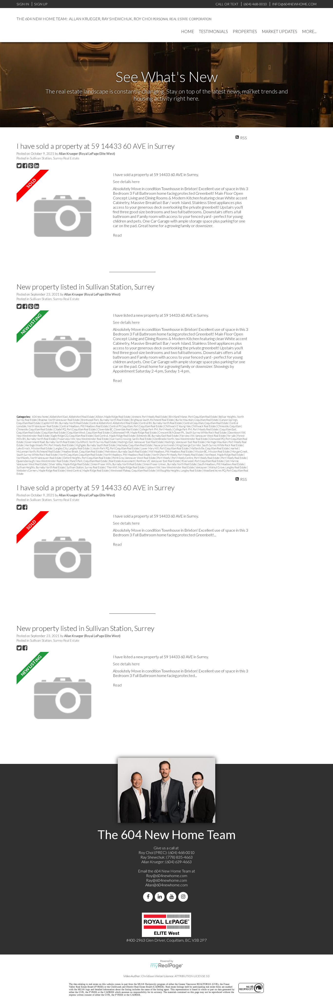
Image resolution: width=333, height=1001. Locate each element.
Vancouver (202, 467)
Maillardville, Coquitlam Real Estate (209, 448)
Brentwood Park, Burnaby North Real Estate (105, 419)
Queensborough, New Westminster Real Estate (43, 461)
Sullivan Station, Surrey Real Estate (54, 158)
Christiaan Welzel (152, 976)
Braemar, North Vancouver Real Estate (59, 419)
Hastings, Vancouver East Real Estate (185, 442)
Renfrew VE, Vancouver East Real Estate (158, 461)
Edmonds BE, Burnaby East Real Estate (158, 435)
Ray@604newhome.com (166, 880)
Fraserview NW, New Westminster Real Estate (83, 438)
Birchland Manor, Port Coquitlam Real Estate (193, 416)
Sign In (23, 4)
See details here (126, 181)
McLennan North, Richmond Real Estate (39, 451)
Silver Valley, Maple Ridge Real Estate (69, 464)
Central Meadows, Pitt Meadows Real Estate (84, 426)
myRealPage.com (166, 966)
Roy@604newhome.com (166, 875)
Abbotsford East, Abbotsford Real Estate (72, 416)
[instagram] (184, 896)
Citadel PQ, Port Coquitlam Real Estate (75, 429)
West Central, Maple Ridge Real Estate (88, 470)
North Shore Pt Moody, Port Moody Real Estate (178, 454)
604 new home (40, 416)
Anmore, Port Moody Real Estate (150, 416)
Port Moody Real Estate (234, 457)
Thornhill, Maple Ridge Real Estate (126, 467)
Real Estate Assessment (122, 461)
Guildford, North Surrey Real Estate (97, 442)
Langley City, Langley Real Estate (72, 448)
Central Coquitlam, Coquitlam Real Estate (206, 423)
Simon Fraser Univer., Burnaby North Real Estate (170, 464)
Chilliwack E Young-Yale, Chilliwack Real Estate (190, 426)
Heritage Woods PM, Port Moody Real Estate (49, 445)
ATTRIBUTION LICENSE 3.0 (192, 976)
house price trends (164, 445)
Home (187, 31)
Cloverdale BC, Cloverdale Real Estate (118, 429)
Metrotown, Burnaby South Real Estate (126, 451)
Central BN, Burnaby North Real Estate (161, 423)
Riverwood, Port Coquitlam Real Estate (203, 461)
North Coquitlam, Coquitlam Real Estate (81, 454)
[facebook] (149, 896)
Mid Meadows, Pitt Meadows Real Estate (171, 451)
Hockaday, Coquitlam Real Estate (135, 445)
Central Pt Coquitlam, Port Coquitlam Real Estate (136, 426)
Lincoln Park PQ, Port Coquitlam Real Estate (115, 448)
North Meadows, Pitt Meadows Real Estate (127, 454)
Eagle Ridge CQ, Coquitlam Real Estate (72, 435)
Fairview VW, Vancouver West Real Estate (203, 435)
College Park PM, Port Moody (156, 429)
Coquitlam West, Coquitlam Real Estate (88, 432)
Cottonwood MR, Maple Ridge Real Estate (134, 432)
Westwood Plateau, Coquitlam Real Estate (133, 470)
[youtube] (172, 896)
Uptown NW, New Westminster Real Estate (170, 467)
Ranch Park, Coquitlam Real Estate (89, 461)
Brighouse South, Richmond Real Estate (152, 419)
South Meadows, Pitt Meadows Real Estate (221, 464)
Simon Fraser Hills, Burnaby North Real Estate (116, 464)
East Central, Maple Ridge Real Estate (115, 435)
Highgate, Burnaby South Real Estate (96, 445)
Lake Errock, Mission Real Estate (35, 448)
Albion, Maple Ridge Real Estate (113, 416)
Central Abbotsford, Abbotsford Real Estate (114, 423)
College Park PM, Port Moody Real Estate (196, 429)
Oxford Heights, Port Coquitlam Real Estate (87, 457)
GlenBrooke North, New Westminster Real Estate (180, 438)
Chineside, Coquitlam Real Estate (35, 429)
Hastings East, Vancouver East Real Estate (141, 442)
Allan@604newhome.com (166, 884)
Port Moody (164, 457)
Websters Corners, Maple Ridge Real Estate (41, 470)
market (235, 448)
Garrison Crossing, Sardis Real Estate (131, 438)
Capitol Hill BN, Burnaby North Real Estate (65, 423)
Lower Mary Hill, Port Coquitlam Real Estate (165, 448)
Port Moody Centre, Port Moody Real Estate (196, 457)
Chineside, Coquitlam (229, 426)
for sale (231, 435)
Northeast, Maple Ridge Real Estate (224, 454)
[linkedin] (160, 896)
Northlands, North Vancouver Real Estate (39, 457)
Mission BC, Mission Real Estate (212, 451)
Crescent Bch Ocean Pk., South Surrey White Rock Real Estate (192, 432)
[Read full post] (63, 216)
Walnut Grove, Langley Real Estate (228, 467)
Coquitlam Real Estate (54, 432)
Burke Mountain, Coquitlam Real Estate (197, 419)
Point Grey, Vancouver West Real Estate (134, 457)
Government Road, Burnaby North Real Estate (50, 442)
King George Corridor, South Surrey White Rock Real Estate (209, 445)
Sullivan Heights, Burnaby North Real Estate (41, 467)
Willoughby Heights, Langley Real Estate (179, 470)
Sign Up (40, 4)
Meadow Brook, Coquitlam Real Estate (82, 451)
